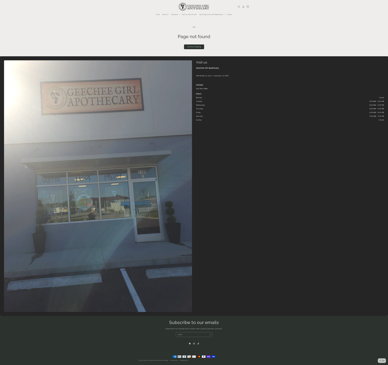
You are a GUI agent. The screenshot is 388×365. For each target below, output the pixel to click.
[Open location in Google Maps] (98, 186)
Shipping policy (184, 360)
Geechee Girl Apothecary (150, 360)
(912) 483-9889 (202, 89)
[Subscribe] (210, 334)
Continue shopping (194, 47)
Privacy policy (174, 360)
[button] (175, 14)
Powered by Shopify (162, 360)
